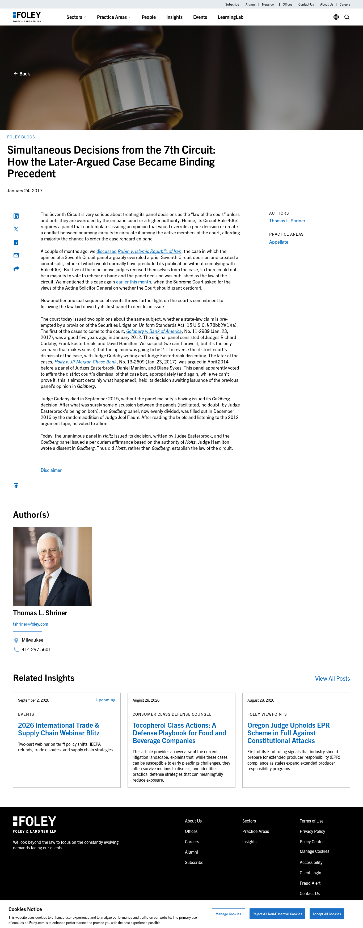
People (149, 17)
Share (16, 268)
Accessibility (311, 862)
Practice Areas (112, 17)
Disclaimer (51, 470)
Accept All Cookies (327, 914)
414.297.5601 (36, 649)
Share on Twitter (16, 229)
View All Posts (332, 678)
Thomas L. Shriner (287, 220)
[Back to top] (16, 487)
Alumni (251, 4)
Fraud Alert (310, 882)
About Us (326, 4)
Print (16, 242)
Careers (345, 4)
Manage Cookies (228, 914)
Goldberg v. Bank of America (154, 331)
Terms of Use (311, 820)
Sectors (74, 17)
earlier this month (133, 281)
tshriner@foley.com (30, 623)
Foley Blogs (21, 136)
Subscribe (232, 4)
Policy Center (312, 841)
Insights (174, 17)
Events (200, 17)
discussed (106, 251)
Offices (287, 4)
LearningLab (230, 17)
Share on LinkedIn (16, 216)
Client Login (310, 872)
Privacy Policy (312, 831)
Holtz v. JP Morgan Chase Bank (85, 361)
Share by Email (16, 255)
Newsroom (269, 4)
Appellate (278, 241)
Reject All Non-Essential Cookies (277, 914)
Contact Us (306, 4)
